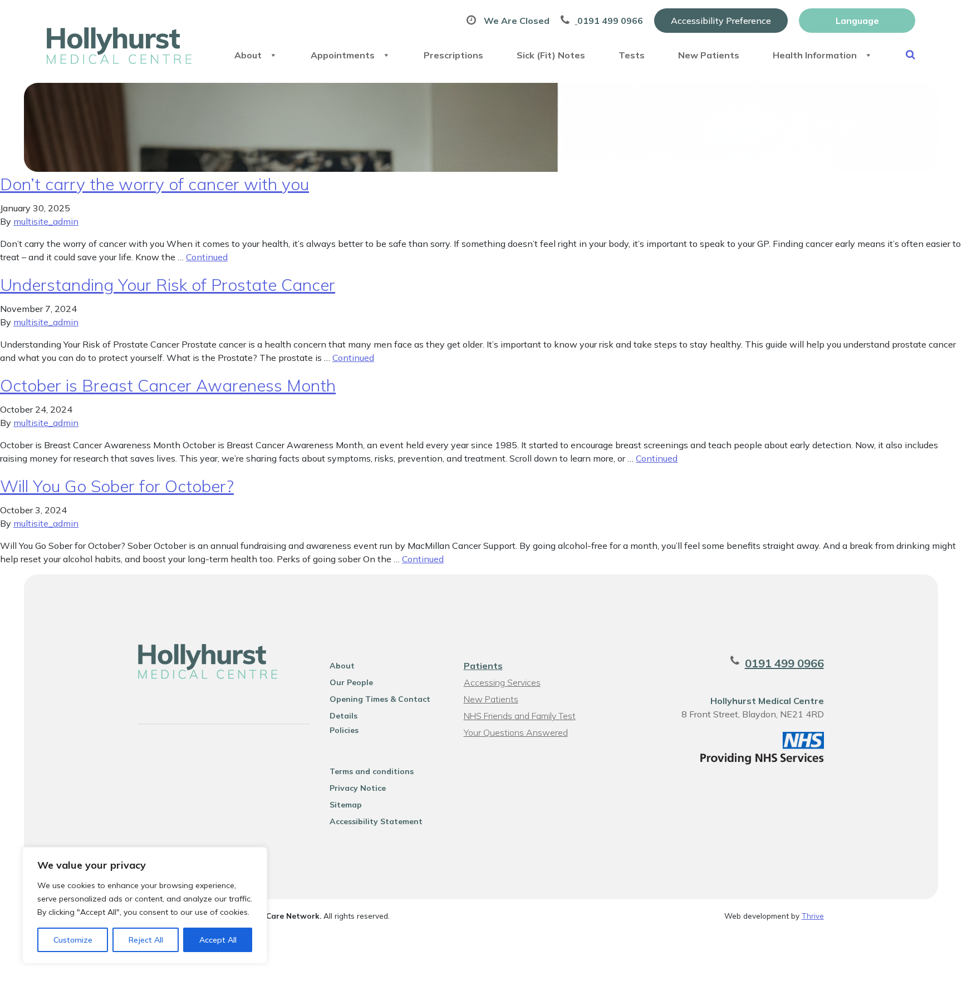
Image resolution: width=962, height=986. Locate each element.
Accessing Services (502, 682)
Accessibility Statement (376, 821)
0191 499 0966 (784, 663)
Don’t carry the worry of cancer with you (154, 184)
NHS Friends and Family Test (520, 715)
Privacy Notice (358, 788)
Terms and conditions (372, 771)
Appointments (343, 55)
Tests (632, 55)
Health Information (815, 55)
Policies (344, 730)
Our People (351, 682)
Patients (483, 665)
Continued (207, 256)
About (248, 55)
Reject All (146, 940)
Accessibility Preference (721, 20)
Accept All (218, 940)
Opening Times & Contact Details (380, 700)
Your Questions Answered (516, 732)
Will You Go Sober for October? (117, 486)
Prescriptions (453, 55)
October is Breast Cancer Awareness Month (168, 385)
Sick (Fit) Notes (551, 55)
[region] (144, 905)
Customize (72, 940)
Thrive (813, 915)
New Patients (708, 55)
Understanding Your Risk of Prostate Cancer (167, 284)
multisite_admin (45, 221)
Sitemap (346, 805)
